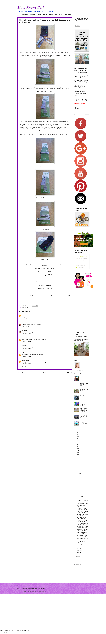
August (78, 464)
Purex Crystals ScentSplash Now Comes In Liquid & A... (82, 533)
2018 (77, 448)
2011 (77, 560)
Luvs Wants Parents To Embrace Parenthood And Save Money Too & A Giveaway (84, 403)
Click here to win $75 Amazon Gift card (44, 288)
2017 (77, 450)
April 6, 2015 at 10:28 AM (26, 318)
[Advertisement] (81, 308)
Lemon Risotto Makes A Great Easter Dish (82, 539)
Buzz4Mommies (25, 360)
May (78, 470)
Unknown (23, 314)
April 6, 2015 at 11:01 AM (26, 333)
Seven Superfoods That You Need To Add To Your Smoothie (84, 378)
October (78, 460)
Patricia (23, 330)
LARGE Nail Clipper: (44, 275)
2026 (77, 432)
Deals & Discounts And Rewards (79, 333)
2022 (77, 440)
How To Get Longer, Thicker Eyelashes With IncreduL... (82, 480)
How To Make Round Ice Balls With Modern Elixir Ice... (82, 515)
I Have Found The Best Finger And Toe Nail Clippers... (82, 530)
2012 (77, 558)
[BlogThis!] (34, 306)
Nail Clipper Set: (44, 278)
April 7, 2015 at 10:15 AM (26, 348)
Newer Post (20, 372)
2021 (77, 442)
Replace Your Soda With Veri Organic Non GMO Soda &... (82, 524)
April (78, 472)
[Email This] (32, 306)
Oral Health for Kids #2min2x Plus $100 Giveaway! (82, 518)
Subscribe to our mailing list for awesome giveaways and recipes (81, 19)
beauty (23, 307)
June (78, 468)
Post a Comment (23, 366)
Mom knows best (5, 632)
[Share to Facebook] (36, 306)
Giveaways (32, 14)
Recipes (39, 14)
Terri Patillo (24, 322)
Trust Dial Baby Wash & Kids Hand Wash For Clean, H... (82, 499)
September (79, 462)
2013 (77, 556)
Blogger (44, 591)
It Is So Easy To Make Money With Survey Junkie (84, 384)
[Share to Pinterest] (37, 306)
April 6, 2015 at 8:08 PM (26, 341)
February (78, 550)
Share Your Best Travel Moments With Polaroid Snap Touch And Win (84, 422)
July (78, 466)
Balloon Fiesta (53, 14)
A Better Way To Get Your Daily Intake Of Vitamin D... (82, 509)
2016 (77, 452)
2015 (77, 454)
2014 (77, 554)
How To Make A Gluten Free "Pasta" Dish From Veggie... (82, 542)
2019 (77, 446)
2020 (77, 444)
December (79, 456)
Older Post (69, 372)
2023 (77, 438)
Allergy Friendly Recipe (65, 14)
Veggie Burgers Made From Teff (82, 506)
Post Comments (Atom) (26, 375)
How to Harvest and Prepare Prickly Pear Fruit (83, 416)
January (78, 552)
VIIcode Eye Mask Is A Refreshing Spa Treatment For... (82, 496)
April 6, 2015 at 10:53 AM (26, 326)
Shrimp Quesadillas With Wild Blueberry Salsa (82, 492)
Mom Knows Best (30, 7)
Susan (23, 345)
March (78, 548)
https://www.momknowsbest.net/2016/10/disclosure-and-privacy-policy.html (31, 588)
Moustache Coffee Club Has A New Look (82, 545)
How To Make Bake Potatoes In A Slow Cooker (82, 477)
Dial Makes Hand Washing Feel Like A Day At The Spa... (82, 536)
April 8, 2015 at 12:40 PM (26, 363)
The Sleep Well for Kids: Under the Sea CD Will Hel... (82, 512)
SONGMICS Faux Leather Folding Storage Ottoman (84, 396)
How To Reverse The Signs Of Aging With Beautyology (82, 527)
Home (44, 372)
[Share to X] (35, 306)
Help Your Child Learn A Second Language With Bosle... (81, 489)
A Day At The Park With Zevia (82, 485)
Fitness (45, 14)
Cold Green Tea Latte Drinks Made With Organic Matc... (82, 502)
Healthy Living (24, 14)
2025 (77, 434)
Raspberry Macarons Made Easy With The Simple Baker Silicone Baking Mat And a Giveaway (84, 410)
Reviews (26, 307)
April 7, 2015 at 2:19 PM (26, 356)
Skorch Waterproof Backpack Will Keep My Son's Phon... (82, 483)
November (79, 458)
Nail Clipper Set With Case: (45, 281)
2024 (77, 436)
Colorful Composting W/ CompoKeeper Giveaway (82, 474)
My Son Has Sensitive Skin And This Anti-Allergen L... (82, 521)
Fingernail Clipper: (45, 271)
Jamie (23, 352)
